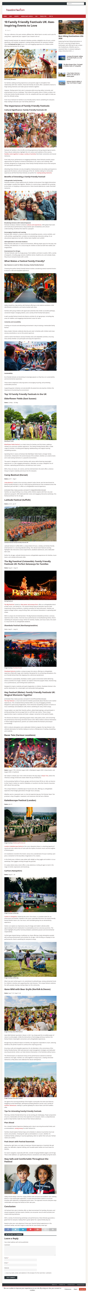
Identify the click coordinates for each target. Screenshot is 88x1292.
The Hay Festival (9, 701)
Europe (16, 16)
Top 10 (51, 16)
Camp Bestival (8, 482)
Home (5, 16)
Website (6, 1268)
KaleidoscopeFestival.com (19, 843)
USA (36, 16)
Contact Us (62, 1284)
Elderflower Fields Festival (12, 444)
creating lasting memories (44, 173)
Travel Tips (43, 16)
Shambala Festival (17, 668)
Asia (10, 16)
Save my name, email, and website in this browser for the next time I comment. (29, 1273)
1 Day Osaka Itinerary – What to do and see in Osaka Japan (73, 74)
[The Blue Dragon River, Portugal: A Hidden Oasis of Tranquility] (60, 66)
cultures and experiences (34, 225)
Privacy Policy (80, 1284)
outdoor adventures (10, 1105)
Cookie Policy (71, 1284)
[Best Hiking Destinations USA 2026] (71, 27)
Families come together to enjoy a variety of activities (20, 154)
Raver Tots (45, 776)
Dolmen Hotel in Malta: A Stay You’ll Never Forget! (74, 82)
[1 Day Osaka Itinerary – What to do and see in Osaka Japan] (62, 74)
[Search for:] (75, 3)
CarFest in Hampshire (10, 916)
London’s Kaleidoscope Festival (13, 846)
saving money (19, 1128)
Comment (7, 1245)
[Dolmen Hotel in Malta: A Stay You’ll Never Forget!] (62, 83)
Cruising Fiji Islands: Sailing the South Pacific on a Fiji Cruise (75, 57)
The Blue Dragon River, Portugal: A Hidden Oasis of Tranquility (73, 65)
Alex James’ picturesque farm (29, 604)
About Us (54, 1284)
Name (6, 1258)
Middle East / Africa (27, 16)
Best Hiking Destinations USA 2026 (71, 37)
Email (6, 1263)
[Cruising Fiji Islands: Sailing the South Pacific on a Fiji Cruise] (62, 58)
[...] (72, 51)
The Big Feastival (9, 604)
